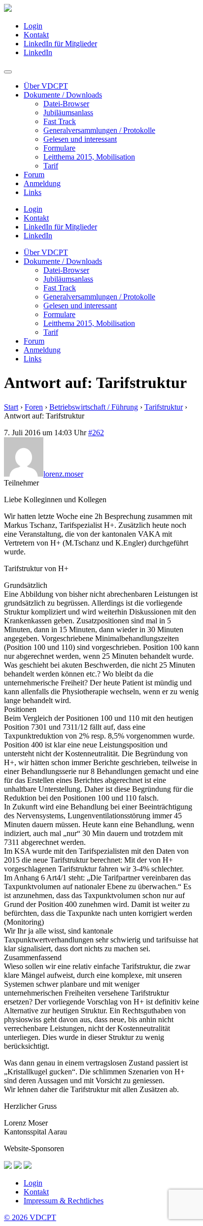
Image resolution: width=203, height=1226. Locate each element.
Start (11, 407)
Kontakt (36, 35)
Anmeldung (42, 183)
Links (32, 192)
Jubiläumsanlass (68, 112)
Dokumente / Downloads (63, 95)
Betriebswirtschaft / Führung (93, 407)
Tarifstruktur (163, 407)
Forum (34, 174)
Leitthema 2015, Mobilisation (89, 157)
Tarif (50, 165)
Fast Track (59, 121)
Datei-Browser (66, 103)
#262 (96, 432)
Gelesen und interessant (80, 139)
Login (33, 26)
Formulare (59, 148)
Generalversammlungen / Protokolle (99, 130)
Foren (34, 407)
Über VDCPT (46, 86)
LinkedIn (38, 52)
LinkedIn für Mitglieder (60, 43)
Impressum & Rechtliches (63, 1200)
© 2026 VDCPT (30, 1217)
